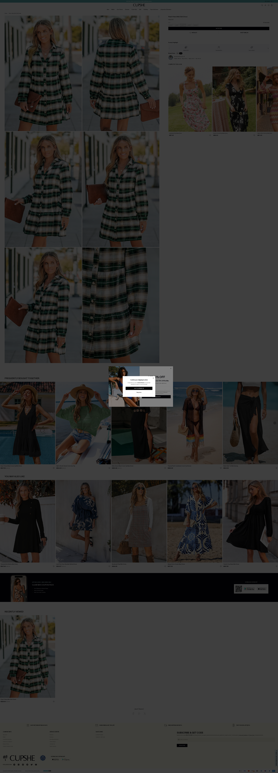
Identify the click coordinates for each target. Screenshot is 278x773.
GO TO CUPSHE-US (139, 388)
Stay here (139, 392)
